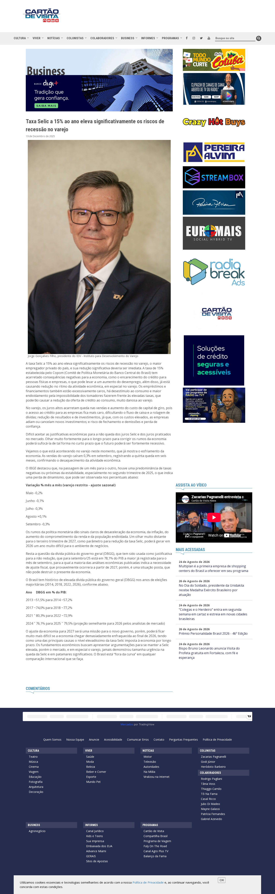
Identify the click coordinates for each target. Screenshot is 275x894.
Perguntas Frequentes (183, 739)
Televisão (150, 762)
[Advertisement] (173, 18)
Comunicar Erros (138, 739)
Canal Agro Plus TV (156, 851)
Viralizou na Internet (157, 777)
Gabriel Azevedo (211, 819)
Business (127, 38)
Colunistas (75, 38)
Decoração (36, 792)
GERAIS (91, 856)
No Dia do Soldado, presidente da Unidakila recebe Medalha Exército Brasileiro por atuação (211, 590)
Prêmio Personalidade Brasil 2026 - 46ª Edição (213, 633)
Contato (159, 739)
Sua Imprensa (95, 841)
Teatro (33, 757)
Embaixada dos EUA (99, 846)
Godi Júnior (208, 762)
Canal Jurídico (95, 831)
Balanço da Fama (155, 856)
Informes (148, 38)
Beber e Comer (96, 772)
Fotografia (35, 782)
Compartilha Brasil (155, 836)
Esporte (91, 777)
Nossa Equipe (75, 739)
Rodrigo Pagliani (211, 779)
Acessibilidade (113, 739)
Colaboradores (102, 38)
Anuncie (94, 739)
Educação (35, 777)
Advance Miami (96, 851)
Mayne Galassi (210, 809)
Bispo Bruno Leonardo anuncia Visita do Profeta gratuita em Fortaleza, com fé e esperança (209, 653)
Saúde (90, 757)
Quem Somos (52, 739)
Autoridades (151, 767)
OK (222, 880)
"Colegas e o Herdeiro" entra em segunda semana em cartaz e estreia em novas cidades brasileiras (213, 614)
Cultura (20, 38)
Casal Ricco (208, 799)
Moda (90, 762)
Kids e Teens (94, 836)
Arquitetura (36, 787)
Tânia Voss (208, 784)
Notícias (53, 38)
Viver (36, 38)
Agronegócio (37, 831)
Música (33, 762)
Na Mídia (149, 772)
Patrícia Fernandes (213, 814)
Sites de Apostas (97, 861)
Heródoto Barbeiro (213, 767)
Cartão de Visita (154, 831)
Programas (170, 38)
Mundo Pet (93, 782)
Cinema (34, 767)
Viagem (33, 772)
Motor (148, 757)
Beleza (90, 767)
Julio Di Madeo (210, 804)
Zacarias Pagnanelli (213, 757)
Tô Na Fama (209, 794)
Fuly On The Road (155, 846)
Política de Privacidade (217, 739)
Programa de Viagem (157, 841)
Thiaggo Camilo (211, 789)
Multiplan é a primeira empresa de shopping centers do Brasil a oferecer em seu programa (213, 568)
